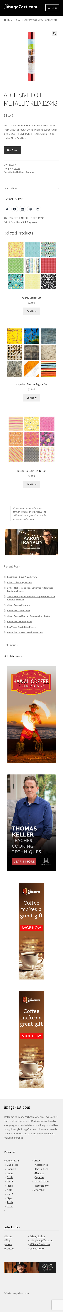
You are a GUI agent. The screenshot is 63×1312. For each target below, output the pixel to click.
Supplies (30, 172)
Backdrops (12, 1164)
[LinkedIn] (22, 209)
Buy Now (12, 150)
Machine (39, 1173)
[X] (7, 209)
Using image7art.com (41, 1240)
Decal (10, 1181)
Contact (9, 1248)
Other (10, 1206)
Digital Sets (41, 1168)
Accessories (41, 1164)
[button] (54, 33)
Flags (10, 1185)
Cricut (18, 20)
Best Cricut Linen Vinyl (18, 610)
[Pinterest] (30, 209)
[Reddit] (38, 209)
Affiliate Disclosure (40, 1244)
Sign (9, 1198)
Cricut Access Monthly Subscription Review (29, 616)
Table (10, 1202)
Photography (41, 1185)
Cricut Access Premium (18, 605)
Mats (9, 1189)
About (8, 1244)
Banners (11, 1168)
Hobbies (20, 172)
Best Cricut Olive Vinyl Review (22, 576)
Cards (10, 1177)
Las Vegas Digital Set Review (21, 627)
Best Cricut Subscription (19, 621)
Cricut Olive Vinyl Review (19, 582)
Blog (8, 1240)
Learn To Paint (42, 1181)
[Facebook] (14, 209)
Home (10, 20)
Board (10, 1173)
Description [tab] (10, 188)
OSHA (10, 1193)
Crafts (12, 172)
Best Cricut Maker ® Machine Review (25, 632)
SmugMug (39, 1189)
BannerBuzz (12, 1160)
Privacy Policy (37, 1236)
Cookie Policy (37, 1248)
